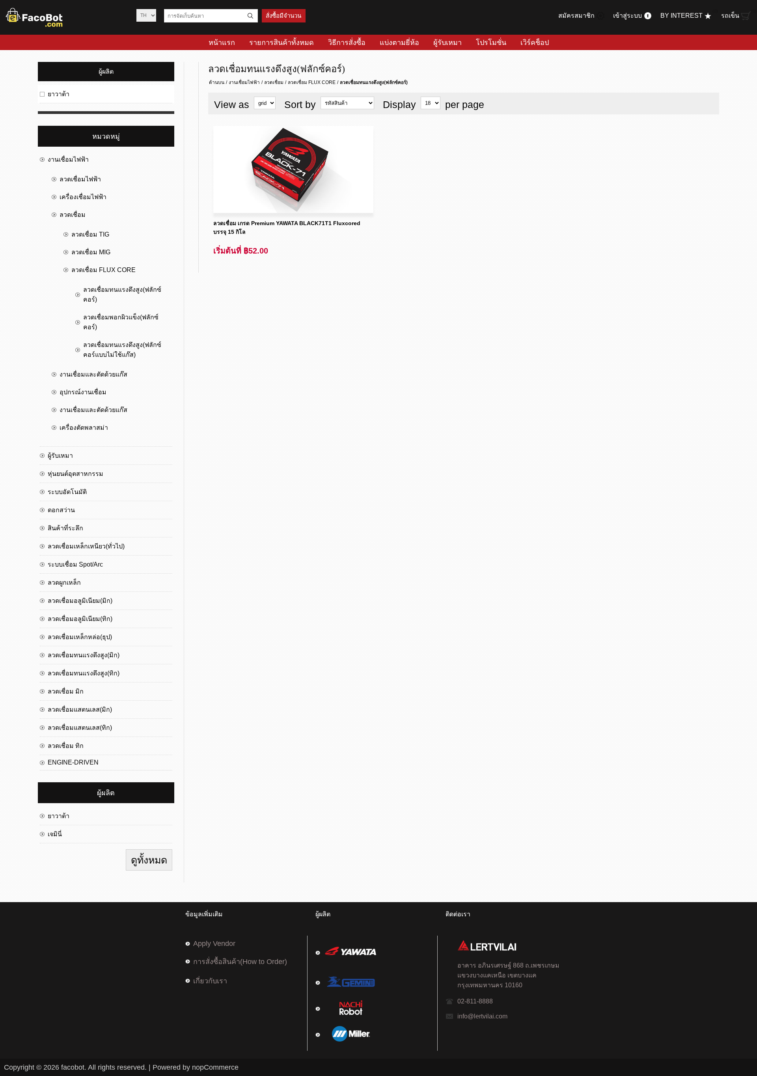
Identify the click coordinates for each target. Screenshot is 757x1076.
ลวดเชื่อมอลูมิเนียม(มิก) (80, 600)
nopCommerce (215, 1067)
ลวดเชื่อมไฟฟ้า (80, 179)
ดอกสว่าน (61, 510)
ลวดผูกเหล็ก (64, 582)
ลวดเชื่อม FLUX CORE (312, 82)
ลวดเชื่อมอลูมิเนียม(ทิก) (80, 618)
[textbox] (203, 15)
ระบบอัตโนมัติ (67, 492)
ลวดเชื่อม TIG (90, 234)
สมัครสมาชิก (576, 15)
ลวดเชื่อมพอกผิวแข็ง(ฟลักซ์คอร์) (120, 322)
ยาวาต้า (58, 94)
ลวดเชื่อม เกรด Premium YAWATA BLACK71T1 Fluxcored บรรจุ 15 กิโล (286, 227)
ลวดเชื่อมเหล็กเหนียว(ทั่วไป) (86, 546)
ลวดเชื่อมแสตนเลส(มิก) (80, 709)
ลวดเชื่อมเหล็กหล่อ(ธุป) (80, 637)
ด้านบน (216, 82)
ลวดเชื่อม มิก (66, 691)
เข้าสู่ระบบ (627, 15)
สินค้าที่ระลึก (65, 528)
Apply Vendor (214, 943)
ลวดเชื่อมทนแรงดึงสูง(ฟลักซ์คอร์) (122, 294)
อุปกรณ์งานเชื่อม (83, 392)
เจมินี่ (55, 834)
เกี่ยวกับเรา (210, 981)
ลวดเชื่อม (273, 82)
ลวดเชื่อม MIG (90, 252)
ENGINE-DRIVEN (73, 762)
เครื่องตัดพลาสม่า (84, 427)
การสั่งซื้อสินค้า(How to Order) (240, 962)
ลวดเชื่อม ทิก (66, 745)
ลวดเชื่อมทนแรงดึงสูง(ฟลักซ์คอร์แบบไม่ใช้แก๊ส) (122, 349)
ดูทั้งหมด (149, 859)
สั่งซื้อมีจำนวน (283, 16)
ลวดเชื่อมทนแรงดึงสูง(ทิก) (83, 673)
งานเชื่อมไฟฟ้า (244, 82)
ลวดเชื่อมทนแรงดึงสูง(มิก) (83, 655)
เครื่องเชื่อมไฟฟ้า (83, 197)
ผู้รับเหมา (60, 455)
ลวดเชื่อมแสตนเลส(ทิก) (80, 727)
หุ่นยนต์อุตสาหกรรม (75, 473)
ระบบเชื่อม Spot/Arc (75, 564)
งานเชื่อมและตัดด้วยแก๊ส (93, 374)
